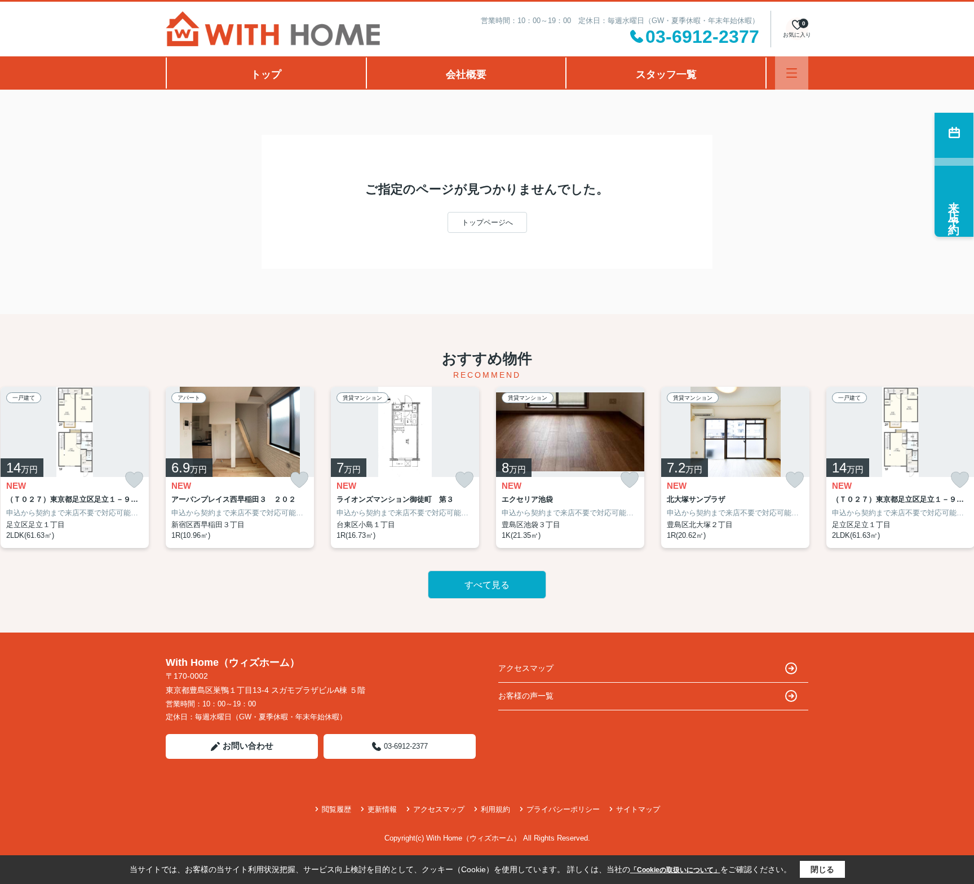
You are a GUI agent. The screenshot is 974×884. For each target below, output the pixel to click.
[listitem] (239, 467)
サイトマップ (638, 809)
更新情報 (382, 809)
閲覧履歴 (336, 809)
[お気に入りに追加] (134, 480)
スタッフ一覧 (666, 74)
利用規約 (495, 809)
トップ (266, 74)
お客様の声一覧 (526, 695)
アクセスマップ (526, 668)
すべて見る (487, 585)
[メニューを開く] (792, 73)
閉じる (822, 869)
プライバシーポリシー (563, 809)
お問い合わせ (248, 745)
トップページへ (487, 222)
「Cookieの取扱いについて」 (675, 870)
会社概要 (466, 74)
